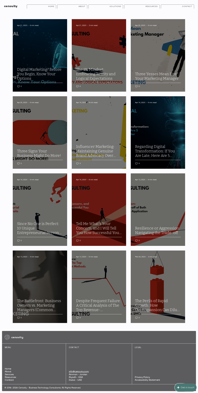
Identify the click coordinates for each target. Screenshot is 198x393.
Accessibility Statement (147, 380)
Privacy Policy (142, 377)
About (8, 371)
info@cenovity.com (79, 371)
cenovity (10, 6)
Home (8, 368)
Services (9, 374)
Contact (9, 380)
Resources (10, 377)
